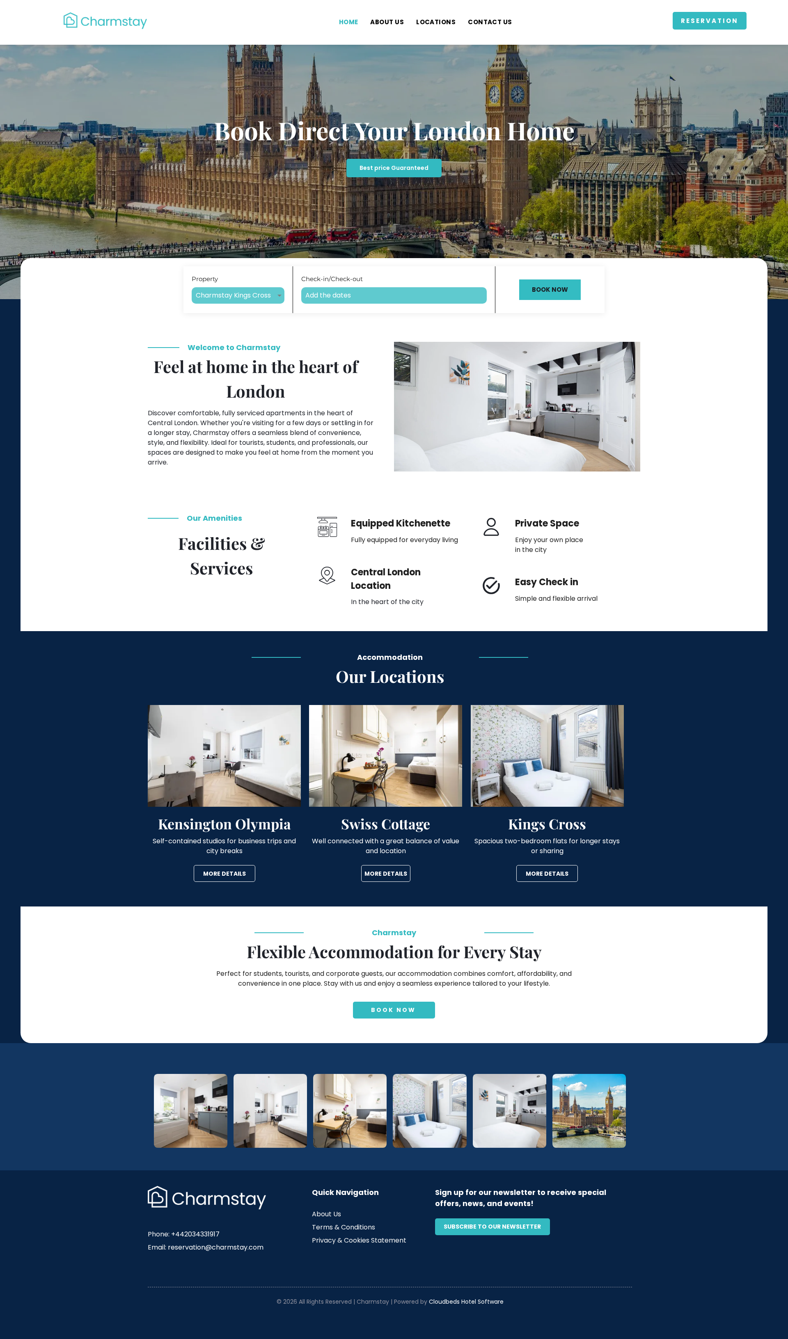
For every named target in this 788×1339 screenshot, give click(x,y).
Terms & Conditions (343, 1227)
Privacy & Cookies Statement (359, 1240)
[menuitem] (348, 22)
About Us (326, 1214)
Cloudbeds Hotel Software (466, 1302)
